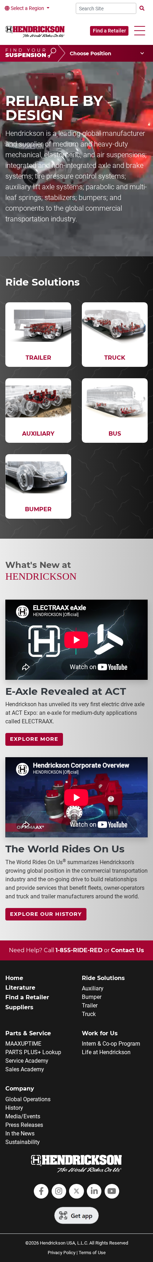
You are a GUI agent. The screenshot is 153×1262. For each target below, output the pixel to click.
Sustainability (22, 1142)
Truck (89, 1014)
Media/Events (22, 1116)
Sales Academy (24, 1069)
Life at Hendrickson (106, 1052)
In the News (20, 1133)
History (14, 1107)
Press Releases (24, 1125)
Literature (20, 987)
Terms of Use (92, 1252)
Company (19, 1088)
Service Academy (26, 1060)
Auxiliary (93, 988)
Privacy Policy (61, 1252)
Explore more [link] (34, 739)
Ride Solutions (103, 978)
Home (14, 978)
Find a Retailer (109, 31)
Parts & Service (28, 1033)
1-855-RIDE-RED (79, 950)
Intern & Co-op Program (111, 1043)
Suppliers (19, 1007)
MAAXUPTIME (23, 1043)
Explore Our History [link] (46, 914)
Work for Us (100, 1033)
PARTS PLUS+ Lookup (33, 1052)
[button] (139, 31)
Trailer (89, 1005)
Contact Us (127, 950)
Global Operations (28, 1099)
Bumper (91, 997)
